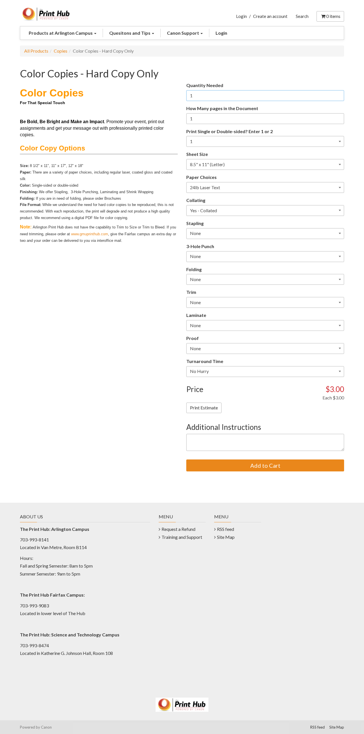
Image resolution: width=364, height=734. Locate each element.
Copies (60, 50)
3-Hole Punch (200, 246)
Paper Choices (201, 177)
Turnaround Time (204, 361)
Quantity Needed (204, 85)
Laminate (196, 315)
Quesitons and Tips (130, 33)
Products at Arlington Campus (61, 33)
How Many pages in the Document (222, 108)
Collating (195, 200)
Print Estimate (204, 407)
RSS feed (225, 529)
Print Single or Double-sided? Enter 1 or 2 (229, 131)
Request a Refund (178, 529)
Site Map (226, 537)
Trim (191, 292)
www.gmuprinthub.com (89, 234)
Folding (194, 269)
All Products (36, 50)
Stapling (195, 223)
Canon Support (183, 33)
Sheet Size (197, 154)
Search (302, 16)
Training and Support (182, 537)
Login (241, 16)
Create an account (270, 16)
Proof (192, 338)
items (333, 16)
